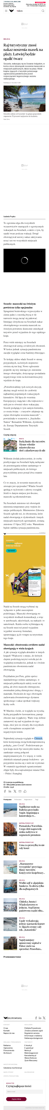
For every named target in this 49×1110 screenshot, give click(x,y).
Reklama (7, 1045)
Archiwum (8, 1053)
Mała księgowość (31, 1053)
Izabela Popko (9, 217)
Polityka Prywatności (32, 1028)
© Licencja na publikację (14, 782)
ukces (20, 11)
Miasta (21, 438)
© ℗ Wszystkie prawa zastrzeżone (18, 785)
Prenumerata (9, 1050)
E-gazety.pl (28, 1048)
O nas (6, 1028)
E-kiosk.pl (28, 1045)
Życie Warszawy (30, 1060)
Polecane (17, 799)
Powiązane (8, 799)
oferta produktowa (11, 1076)
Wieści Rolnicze (30, 1058)
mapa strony (8, 1072)
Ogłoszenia (8, 1048)
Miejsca (7, 39)
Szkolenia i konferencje (13, 1068)
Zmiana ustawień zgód (33, 1031)
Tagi (36, 799)
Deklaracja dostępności (33, 1038)
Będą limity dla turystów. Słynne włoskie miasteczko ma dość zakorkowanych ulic (32, 446)
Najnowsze (28, 799)
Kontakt (7, 1031)
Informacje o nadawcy (33, 1036)
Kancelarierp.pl (30, 1055)
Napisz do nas (9, 1033)
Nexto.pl (27, 1050)
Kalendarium (29, 1072)
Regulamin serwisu (32, 1033)
